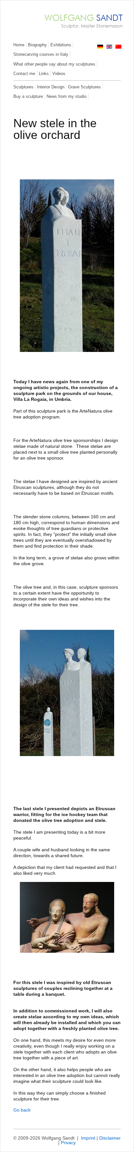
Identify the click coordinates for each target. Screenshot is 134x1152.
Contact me (24, 73)
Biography (37, 44)
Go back (22, 1110)
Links (44, 73)
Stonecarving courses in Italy (40, 54)
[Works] (80, 30)
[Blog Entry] (109, 47)
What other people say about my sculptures (54, 64)
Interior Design (50, 86)
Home (18, 44)
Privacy (68, 1142)
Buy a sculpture (28, 96)
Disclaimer (110, 1138)
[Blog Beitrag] (100, 47)
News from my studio (67, 96)
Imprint (88, 1138)
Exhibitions (60, 44)
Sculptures (23, 86)
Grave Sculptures (84, 86)
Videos (58, 73)
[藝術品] (118, 47)
